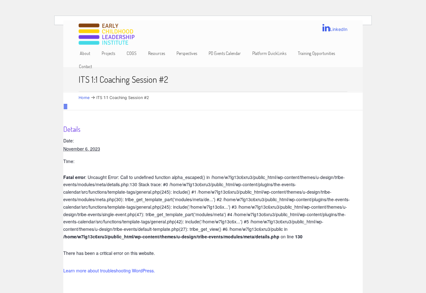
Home (84, 97)
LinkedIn (338, 29)
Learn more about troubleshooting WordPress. (109, 270)
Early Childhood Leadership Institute (107, 34)
